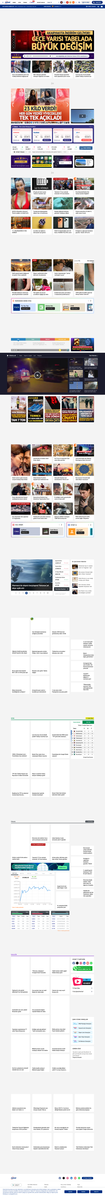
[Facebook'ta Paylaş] (81, 1056)
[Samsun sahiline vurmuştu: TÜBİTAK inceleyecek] (63, 509)
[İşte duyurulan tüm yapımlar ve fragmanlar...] (21, 509)
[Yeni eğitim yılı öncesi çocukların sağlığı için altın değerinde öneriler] (42, 285)
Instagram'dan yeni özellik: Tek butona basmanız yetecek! (88, 665)
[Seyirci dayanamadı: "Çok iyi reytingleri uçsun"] (63, 265)
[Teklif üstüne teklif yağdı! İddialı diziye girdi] (60, 963)
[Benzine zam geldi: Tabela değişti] (40, 663)
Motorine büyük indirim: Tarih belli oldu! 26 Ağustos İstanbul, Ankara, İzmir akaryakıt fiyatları (88, 884)
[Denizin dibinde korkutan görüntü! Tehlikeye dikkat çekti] (63, 203)
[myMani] (32, 2)
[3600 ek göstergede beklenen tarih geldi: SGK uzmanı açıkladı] (16, 122)
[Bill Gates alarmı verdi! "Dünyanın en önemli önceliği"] (61, 122)
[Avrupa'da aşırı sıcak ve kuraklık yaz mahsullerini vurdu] (40, 682)
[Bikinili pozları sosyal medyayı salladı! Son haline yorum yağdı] (40, 1041)
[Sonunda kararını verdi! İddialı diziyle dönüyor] (60, 1041)
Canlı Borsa (90, 821)
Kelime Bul (79, 1187)
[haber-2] (35, 409)
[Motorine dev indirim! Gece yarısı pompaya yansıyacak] (52, 41)
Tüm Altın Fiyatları (60, 589)
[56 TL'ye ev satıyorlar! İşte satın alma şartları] (63, 450)
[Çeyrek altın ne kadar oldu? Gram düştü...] (42, 450)
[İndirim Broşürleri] (73, 2)
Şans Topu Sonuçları (84, 1037)
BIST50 (22, 873)
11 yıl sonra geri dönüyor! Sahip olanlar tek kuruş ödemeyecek (88, 644)
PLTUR (33, 926)
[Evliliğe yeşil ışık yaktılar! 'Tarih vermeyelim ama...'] (40, 1021)
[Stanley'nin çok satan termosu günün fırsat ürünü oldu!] (42, 509)
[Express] (67, 2)
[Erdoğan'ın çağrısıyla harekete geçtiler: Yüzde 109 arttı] (76, 861)
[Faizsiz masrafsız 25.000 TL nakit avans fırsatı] (29, 122)
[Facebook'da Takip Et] (73, 963)
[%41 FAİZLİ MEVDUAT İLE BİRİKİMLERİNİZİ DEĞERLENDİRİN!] (45, 122)
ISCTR (53, 921)
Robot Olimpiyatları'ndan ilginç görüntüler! (88, 655)
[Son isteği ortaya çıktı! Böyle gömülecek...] (23, 122)
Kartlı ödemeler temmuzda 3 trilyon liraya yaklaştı (20, 1148)
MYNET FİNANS (20, 152)
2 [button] (19, 593)
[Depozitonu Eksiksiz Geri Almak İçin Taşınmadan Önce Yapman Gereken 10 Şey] (42, 489)
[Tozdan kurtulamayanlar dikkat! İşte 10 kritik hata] (41, 122)
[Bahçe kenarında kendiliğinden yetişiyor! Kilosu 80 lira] (20, 682)
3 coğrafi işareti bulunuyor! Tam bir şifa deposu (87, 871)
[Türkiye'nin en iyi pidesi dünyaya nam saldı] (60, 643)
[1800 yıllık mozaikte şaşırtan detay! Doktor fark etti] (84, 275)
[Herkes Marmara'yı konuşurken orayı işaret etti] (22, 122)
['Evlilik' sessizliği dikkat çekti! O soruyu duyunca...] (60, 1060)
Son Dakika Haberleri (32, 1184)
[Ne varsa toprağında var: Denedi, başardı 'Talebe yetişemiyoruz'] (63, 1119)
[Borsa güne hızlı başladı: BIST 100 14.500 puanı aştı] (20, 663)
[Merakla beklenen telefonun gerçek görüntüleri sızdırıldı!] (21, 285)
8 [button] (40, 593)
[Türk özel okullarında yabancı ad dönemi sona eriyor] (57, 122)
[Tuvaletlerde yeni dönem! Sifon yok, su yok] (64, 122)
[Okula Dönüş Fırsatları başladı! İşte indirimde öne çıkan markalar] (42, 470)
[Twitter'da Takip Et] (77, 963)
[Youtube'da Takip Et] (87, 963)
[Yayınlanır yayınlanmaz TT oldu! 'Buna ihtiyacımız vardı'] (20, 1021)
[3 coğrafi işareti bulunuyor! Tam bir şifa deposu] (76, 872)
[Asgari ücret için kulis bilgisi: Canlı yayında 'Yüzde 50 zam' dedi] (37, 122)
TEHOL (33, 921)
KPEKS (13, 919)
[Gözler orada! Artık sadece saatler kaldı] (20, 839)
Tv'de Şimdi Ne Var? (78, 991)
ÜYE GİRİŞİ (86, 2)
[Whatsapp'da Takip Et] (91, 963)
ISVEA (13, 923)
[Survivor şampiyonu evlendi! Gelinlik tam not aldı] (20, 1050)
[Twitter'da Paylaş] (84, 1056)
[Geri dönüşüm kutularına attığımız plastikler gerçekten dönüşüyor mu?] (40, 624)
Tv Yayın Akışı (76, 988)
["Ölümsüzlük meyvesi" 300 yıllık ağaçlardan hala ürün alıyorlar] (76, 687)
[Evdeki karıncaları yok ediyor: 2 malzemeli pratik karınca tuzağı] (63, 285)
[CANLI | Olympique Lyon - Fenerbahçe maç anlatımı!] (20, 736)
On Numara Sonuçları (84, 1041)
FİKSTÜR (88, 722)
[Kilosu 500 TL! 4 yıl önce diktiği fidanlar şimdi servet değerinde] (63, 1100)
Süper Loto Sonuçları (84, 1032)
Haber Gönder (88, 1178)
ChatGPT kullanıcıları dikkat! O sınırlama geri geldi (87, 677)
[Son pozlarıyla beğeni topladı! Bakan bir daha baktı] (40, 1002)
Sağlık (45, 1187)
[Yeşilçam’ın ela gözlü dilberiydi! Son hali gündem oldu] (20, 972)
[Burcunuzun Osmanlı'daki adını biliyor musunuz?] (84, 470)
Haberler (30, 1187)
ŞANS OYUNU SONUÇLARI (80, 1019)
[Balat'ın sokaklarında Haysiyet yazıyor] (63, 1139)
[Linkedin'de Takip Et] (84, 963)
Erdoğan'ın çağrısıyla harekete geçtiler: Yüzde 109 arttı (87, 862)
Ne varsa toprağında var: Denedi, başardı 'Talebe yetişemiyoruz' (62, 1129)
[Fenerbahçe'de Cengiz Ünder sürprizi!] (47, 122)
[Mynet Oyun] (42, 161)
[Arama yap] (79, 2)
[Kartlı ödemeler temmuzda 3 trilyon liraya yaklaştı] (20, 1139)
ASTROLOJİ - (65, 160)
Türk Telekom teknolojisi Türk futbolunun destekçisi (84, 1148)
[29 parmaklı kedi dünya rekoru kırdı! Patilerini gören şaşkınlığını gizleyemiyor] (51, 122)
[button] (2, 2)
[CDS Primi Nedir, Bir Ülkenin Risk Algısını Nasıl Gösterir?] (84, 450)
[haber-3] (52, 409)
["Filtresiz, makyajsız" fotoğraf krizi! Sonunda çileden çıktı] (40, 963)
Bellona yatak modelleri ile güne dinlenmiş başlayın (83, 1109)
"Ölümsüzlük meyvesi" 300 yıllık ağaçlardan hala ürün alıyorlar (87, 688)
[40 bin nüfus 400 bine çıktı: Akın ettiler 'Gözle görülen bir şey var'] (31, 122)
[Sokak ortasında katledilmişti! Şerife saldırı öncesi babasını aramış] (68, 122)
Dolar (36, 873)
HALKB (13, 926)
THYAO (53, 919)
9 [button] (44, 593)
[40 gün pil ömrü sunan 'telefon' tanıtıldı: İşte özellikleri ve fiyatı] (42, 184)
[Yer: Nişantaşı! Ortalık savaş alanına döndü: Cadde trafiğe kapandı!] (12, 122)
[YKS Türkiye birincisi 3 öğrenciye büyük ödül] (43, 122)
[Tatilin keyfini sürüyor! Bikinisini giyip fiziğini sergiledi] (40, 1060)
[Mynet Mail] (102, 6)
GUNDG (33, 919)
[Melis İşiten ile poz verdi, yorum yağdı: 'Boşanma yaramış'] (84, 499)
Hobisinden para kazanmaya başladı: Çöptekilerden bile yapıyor (41, 1148)
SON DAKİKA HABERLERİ (8, 6)
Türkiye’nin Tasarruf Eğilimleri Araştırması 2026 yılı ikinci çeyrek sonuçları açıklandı (20, 1129)
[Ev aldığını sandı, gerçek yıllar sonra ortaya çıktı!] (63, 489)
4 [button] (26, 593)
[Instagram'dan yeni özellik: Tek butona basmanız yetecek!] (76, 666)
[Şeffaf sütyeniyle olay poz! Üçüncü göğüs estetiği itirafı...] (21, 193)
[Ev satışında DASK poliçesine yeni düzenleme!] (62, 897)
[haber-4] (69, 409)
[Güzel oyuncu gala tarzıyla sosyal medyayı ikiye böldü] (21, 460)
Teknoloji (46, 1184)
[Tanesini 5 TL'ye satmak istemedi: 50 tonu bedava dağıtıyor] (63, 184)
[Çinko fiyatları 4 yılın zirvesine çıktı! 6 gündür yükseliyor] (40, 104)
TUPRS (53, 926)
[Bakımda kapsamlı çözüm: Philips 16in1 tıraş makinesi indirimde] (40, 643)
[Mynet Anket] (70, 2)
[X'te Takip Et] (64, 1178)
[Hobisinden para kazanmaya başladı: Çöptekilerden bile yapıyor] (42, 1139)
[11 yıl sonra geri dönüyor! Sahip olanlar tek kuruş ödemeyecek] (76, 644)
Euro (44, 873)
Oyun (78, 1184)
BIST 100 (16, 876)
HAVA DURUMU (47, 6)
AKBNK (53, 923)
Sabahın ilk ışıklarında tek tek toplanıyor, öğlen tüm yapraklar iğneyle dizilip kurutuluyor (88, 895)
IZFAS (13, 921)
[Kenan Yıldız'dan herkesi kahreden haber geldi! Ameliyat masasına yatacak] (60, 775)
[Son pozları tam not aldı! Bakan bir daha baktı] (40, 982)
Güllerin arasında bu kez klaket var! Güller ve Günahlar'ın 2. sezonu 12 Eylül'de (19, 1110)
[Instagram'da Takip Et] (80, 963)
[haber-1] (18, 409)
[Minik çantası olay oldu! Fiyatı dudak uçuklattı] (60, 1011)
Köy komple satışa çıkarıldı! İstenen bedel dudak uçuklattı (87, 850)
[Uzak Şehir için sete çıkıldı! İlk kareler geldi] (20, 1002)
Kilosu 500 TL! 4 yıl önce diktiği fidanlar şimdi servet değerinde (62, 1109)
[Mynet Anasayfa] (7, 2)
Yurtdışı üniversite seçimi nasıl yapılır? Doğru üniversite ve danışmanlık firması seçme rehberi (84, 1130)
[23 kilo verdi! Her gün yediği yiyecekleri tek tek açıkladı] (20, 122)
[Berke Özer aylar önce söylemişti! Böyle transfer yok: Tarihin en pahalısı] (35, 122)
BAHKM (13, 928)
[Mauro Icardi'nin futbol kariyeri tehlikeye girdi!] (49, 122)
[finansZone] (82, 344)
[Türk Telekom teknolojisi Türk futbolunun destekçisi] (84, 1139)
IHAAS (33, 923)
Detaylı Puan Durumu (88, 757)
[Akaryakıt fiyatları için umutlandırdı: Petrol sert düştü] (63, 470)
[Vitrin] (61, 2)
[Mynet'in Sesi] (21, 161)
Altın (51, 873)
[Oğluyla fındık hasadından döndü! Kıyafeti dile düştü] (20, 633)
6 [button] (33, 593)
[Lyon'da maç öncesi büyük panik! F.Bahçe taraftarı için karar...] (40, 727)
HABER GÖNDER (92, 6)
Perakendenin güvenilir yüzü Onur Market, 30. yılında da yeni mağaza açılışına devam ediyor (41, 1130)
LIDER (33, 928)
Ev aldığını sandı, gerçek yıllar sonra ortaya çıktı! (26, 6)
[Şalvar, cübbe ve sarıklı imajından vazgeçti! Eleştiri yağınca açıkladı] (66, 122)
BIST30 (29, 873)
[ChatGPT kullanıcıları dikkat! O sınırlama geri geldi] (76, 676)
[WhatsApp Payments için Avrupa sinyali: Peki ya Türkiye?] (42, 1100)
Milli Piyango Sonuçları (85, 1023)
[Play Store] (16, 1185)
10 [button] (47, 593)
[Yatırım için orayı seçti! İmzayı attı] (60, 982)
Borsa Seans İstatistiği (66, 1184)
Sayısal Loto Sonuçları (85, 1028)
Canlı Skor (90, 718)
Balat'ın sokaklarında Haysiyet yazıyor (61, 1148)
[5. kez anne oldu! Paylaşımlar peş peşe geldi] (60, 672)
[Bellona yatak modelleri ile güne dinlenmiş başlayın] (84, 1100)
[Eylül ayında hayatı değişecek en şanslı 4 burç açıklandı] (21, 265)
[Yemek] (64, 2)
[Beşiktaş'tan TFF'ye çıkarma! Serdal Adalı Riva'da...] (20, 785)
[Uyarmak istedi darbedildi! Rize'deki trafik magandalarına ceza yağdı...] (14, 122)
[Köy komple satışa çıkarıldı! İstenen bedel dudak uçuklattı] (55, 122)
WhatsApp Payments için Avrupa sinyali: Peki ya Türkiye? (40, 1109)
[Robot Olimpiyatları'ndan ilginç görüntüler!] (76, 655)
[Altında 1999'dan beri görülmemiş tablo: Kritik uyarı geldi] (60, 624)
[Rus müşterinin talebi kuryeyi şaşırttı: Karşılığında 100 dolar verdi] (53, 122)
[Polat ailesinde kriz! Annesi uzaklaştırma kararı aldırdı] (21, 489)
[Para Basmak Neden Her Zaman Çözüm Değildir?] (84, 184)
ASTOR (53, 928)
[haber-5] (86, 409)
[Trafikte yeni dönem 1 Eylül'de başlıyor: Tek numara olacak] (59, 122)
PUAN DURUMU (76, 722)
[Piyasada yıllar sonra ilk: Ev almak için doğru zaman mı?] (33, 122)
